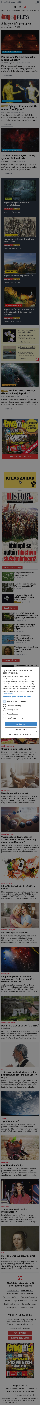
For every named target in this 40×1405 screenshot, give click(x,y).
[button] (20, 697)
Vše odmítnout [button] (21, 729)
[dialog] (20, 702)
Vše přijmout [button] (21, 724)
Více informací (8, 694)
